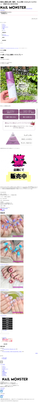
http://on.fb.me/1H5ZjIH (4, 208)
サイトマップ (4, 375)
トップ (3, 24)
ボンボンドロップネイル (4, 264)
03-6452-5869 (2, 10)
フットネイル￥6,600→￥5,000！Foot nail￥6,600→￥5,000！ (12, 351)
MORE (36, 353)
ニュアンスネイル (3, 315)
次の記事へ (2, 210)
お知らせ (3, 373)
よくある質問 (4, 372)
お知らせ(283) (4, 357)
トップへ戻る (2, 364)
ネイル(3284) (4, 358)
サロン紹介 (4, 374)
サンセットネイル (3, 238)
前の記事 (2, 209)
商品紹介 (3, 371)
